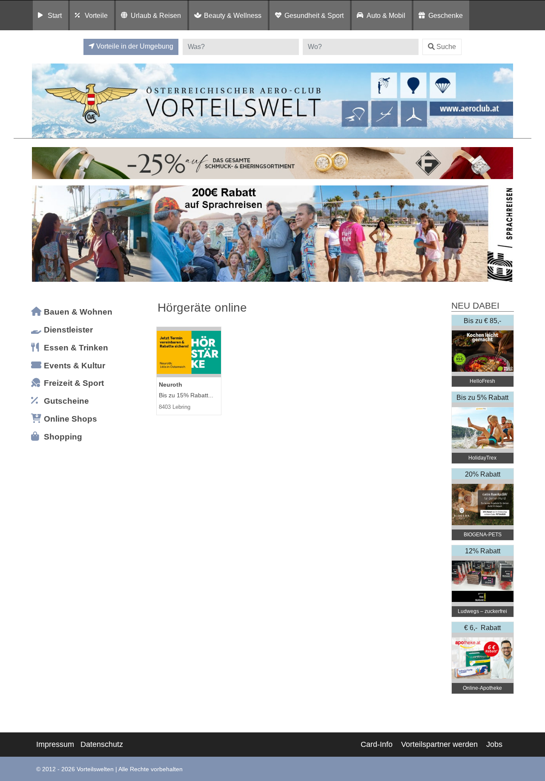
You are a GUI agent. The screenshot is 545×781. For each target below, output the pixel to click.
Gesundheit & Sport (314, 15)
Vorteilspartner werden (439, 744)
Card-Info (377, 744)
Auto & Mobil (386, 15)
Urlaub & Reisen (156, 15)
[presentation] (40, 233)
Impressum (55, 744)
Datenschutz (101, 744)
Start (55, 15)
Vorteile (96, 15)
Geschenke (445, 15)
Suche (446, 46)
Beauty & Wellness (232, 15)
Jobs (494, 744)
